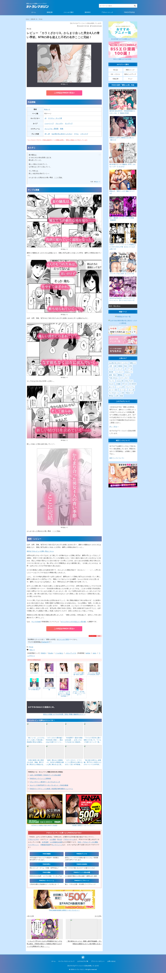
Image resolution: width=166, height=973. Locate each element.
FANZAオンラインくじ (46, 880)
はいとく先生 (113, 390)
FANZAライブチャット (81, 880)
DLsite (50, 653)
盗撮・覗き (112, 375)
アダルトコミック (107, 12)
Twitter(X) (45, 642)
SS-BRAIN (132, 384)
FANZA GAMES (82, 864)
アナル (76, 134)
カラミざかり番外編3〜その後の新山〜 (34, 688)
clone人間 (120, 381)
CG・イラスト (115, 74)
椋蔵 (121, 396)
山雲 (116, 396)
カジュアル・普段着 (51, 129)
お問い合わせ (111, 961)
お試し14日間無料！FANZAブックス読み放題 (45, 775)
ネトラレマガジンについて (66, 961)
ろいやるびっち (114, 393)
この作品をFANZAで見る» (64, 93)
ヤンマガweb (36, 622)
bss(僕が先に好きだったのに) (62, 134)
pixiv (94, 653)
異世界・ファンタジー (116, 372)
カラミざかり (34, 673)
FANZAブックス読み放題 (82, 872)
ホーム (33, 12)
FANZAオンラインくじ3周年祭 (40, 778)
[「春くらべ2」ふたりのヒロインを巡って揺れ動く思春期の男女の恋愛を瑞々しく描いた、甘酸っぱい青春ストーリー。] (36, 729)
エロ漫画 (53, 839)
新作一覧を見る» (115, 306)
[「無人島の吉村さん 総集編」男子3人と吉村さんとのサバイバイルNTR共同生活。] (93, 752)
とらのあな (59, 653)
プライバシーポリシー (98, 961)
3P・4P (47, 134)
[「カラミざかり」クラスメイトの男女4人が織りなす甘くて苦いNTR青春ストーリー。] (74, 752)
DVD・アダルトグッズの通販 (88, 842)
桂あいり (47, 109)
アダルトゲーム (68, 839)
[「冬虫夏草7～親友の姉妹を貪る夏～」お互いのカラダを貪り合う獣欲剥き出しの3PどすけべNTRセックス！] (74, 729)
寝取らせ (133, 363)
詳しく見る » (113, 427)
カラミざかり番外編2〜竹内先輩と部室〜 (93, 673)
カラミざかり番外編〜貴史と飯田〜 (79, 673)
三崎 (122, 393)
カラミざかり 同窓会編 (49, 688)
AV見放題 (45, 842)
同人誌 (59, 839)
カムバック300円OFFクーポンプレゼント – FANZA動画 (49, 785)
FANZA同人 (47, 864)
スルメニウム (130, 387)
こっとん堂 (120, 387)
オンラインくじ (57, 845)
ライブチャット (33, 845)
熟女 (125, 366)
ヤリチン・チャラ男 (55, 118)
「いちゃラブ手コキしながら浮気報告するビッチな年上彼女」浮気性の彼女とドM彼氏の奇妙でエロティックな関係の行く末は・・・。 (44, 943)
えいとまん (123, 390)
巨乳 (130, 366)
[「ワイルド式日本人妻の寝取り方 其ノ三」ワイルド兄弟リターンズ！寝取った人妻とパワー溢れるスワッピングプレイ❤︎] (93, 729)
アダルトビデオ (33, 839)
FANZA (43, 653)
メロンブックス (71, 653)
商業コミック (130, 70)
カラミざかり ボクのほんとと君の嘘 (73, 622)
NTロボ (124, 384)
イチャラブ (84, 134)
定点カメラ (128, 372)
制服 (61, 129)
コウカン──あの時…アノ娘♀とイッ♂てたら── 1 (79, 693)
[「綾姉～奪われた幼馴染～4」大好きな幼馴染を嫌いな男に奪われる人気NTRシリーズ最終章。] (55, 752)
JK (45, 118)
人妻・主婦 (112, 366)
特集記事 (115, 79)
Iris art (111, 384)
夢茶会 (111, 396)
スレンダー (59, 123)
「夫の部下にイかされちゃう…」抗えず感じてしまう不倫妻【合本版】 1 (64, 694)
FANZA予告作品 (129, 12)
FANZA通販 (47, 872)
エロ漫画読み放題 (56, 842)
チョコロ (127, 375)
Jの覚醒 (117, 384)
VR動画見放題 (45, 845)
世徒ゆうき (129, 393)
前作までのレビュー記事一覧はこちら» (40, 551)
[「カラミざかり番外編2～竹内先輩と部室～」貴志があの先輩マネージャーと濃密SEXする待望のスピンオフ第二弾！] (55, 729)
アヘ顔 (130, 369)
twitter (87, 653)
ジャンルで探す (69, 12)
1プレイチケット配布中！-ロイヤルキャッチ (45, 782)
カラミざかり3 (64, 673)
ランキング (118, 369)
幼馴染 (120, 366)
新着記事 (50, 12)
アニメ (130, 79)
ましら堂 (131, 390)
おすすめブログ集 (82, 961)
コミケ (111, 369)
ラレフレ (112, 381)
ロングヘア (69, 123)
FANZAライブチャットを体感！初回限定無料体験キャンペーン (51, 789)
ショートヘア (49, 123)
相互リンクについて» (116, 458)
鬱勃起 (120, 375)
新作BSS (87, 12)
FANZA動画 (47, 854)
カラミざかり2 (49, 673)
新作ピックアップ (130, 74)
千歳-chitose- (113, 378)
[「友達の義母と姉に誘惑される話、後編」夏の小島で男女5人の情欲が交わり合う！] (36, 752)
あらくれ (112, 387)
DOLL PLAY (129, 381)
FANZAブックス (82, 854)
